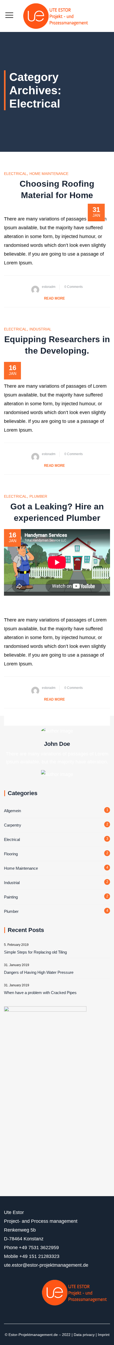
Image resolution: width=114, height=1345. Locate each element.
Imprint (103, 1334)
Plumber (38, 496)
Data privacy (84, 1334)
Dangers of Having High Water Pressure (38, 972)
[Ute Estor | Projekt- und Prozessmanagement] (57, 16)
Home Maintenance (48, 173)
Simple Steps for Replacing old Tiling (35, 952)
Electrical (15, 173)
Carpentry (12, 825)
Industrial (40, 329)
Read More (54, 298)
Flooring (11, 854)
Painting (11, 897)
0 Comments (73, 287)
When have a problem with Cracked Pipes (40, 992)
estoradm (48, 287)
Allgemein (12, 810)
